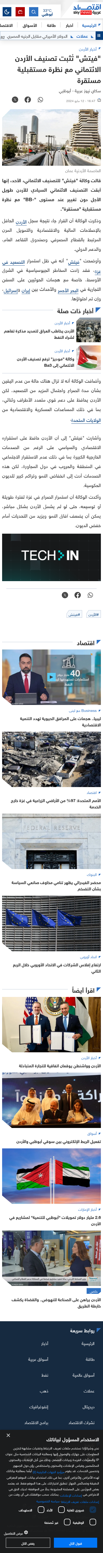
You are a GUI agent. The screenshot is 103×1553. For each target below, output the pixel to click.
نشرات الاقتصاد (81, 1421)
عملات (89, 1390)
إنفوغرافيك (38, 1406)
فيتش (73, 261)
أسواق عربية (38, 1358)
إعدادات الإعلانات (71, 1494)
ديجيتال (89, 1406)
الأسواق (30, 24)
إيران (26, 290)
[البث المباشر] (20, 11)
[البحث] (33, 11)
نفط (44, 1374)
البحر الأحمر (68, 290)
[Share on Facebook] (27, 100)
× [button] (9, 1436)
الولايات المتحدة (86, 419)
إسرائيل (11, 290)
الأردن (21, 221)
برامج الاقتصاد (36, 1421)
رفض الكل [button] (27, 1542)
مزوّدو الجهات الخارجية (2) (48, 1471)
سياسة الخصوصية (47, 1500)
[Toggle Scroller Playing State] (99, 35)
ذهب (44, 1390)
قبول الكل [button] (75, 1542)
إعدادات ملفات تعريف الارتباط (80, 1501)
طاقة (90, 1358)
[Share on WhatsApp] (40, 100)
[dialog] (51, 1491)
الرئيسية (89, 24)
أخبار (44, 1343)
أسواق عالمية (84, 1374)
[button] (47, 12)
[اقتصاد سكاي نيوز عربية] (82, 10)
